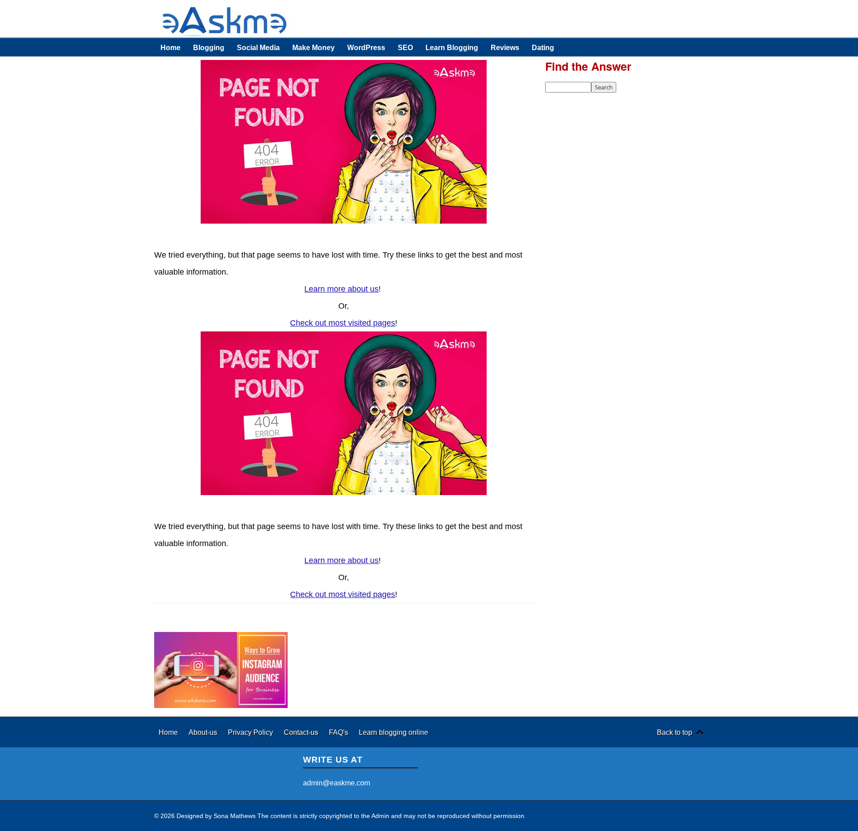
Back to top (674, 732)
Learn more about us (341, 288)
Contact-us (302, 732)
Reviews (505, 47)
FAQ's (339, 732)
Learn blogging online (393, 732)
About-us (204, 732)
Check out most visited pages (342, 322)
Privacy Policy (251, 732)
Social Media (258, 47)
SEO (405, 47)
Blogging (208, 47)
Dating (543, 47)
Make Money (313, 47)
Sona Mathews (235, 815)
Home (170, 47)
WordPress (366, 47)
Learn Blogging (451, 47)
